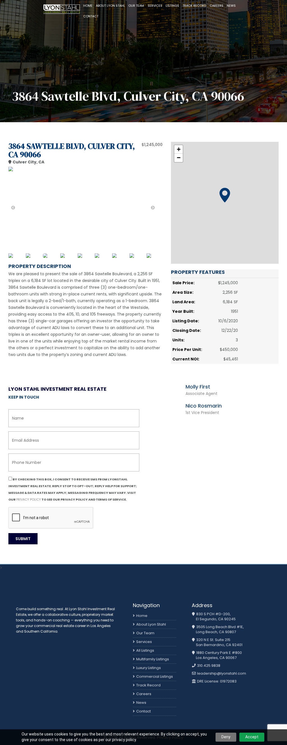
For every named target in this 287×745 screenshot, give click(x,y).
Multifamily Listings (152, 659)
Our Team (136, 5)
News (231, 5)
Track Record (194, 5)
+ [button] (178, 149)
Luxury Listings (148, 667)
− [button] (178, 157)
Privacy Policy (28, 499)
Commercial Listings (154, 676)
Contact (90, 16)
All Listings (145, 650)
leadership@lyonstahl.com (221, 673)
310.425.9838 (208, 665)
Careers (216, 5)
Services (155, 5)
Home (87, 5)
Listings (172, 5)
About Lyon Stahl (110, 5)
